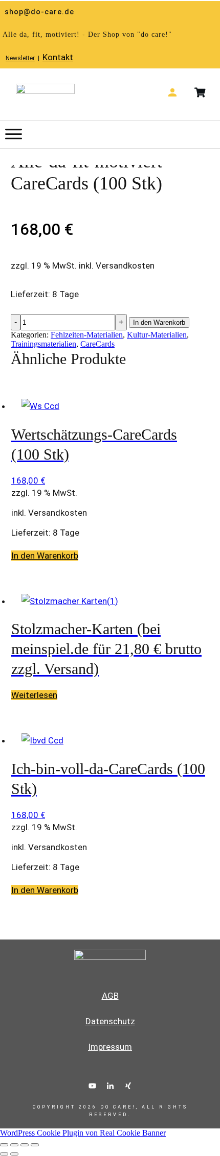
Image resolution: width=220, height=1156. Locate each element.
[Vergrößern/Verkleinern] (4, 1144)
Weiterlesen (34, 695)
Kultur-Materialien (157, 334)
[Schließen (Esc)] (35, 1144)
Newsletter (20, 58)
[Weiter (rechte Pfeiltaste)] (14, 1153)
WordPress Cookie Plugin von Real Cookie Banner (83, 1132)
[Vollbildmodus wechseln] (14, 1144)
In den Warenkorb (159, 322)
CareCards (97, 344)
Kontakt (57, 57)
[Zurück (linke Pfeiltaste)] (4, 1153)
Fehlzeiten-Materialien (87, 334)
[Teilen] (24, 1144)
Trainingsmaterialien (43, 344)
